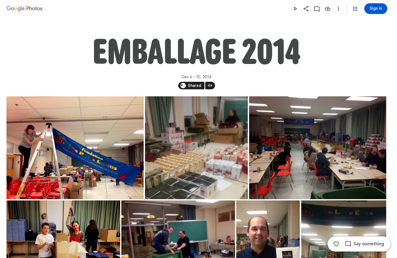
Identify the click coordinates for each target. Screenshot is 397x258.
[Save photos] (327, 8)
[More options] (338, 8)
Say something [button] (369, 244)
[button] (355, 9)
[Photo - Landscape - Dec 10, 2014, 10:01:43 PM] (317, 147)
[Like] (336, 244)
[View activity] (316, 8)
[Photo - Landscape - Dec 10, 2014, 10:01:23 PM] (75, 147)
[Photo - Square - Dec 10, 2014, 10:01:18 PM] (196, 147)
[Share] (306, 8)
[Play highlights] (295, 8)
